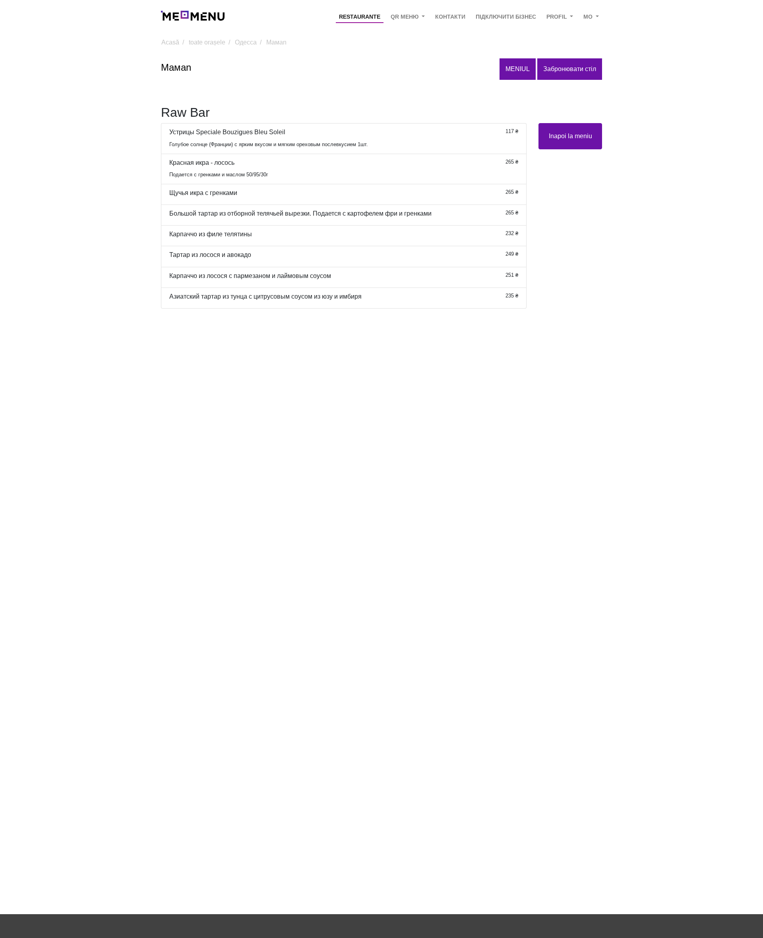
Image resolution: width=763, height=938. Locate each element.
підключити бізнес (506, 17)
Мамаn (276, 42)
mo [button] (588, 17)
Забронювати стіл (569, 69)
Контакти (450, 17)
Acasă (170, 42)
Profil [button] (557, 17)
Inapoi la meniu (570, 136)
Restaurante (359, 17)
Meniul (517, 69)
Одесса (246, 42)
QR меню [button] (405, 17)
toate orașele (207, 42)
